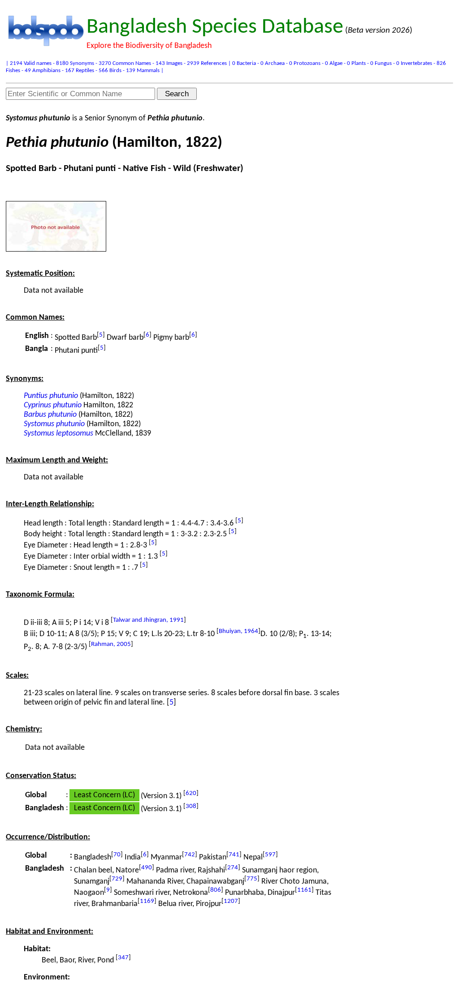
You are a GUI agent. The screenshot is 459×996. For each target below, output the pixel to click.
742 (189, 854)
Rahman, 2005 (111, 644)
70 (117, 854)
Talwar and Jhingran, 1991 (148, 620)
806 (215, 890)
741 (234, 854)
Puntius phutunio (51, 396)
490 (146, 867)
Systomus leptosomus (58, 433)
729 (117, 879)
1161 (304, 890)
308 (191, 806)
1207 (231, 901)
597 (270, 854)
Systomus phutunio (54, 424)
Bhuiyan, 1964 (238, 631)
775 (252, 879)
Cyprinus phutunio (53, 405)
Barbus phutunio (50, 415)
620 (191, 793)
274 (232, 867)
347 (123, 957)
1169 (147, 901)
